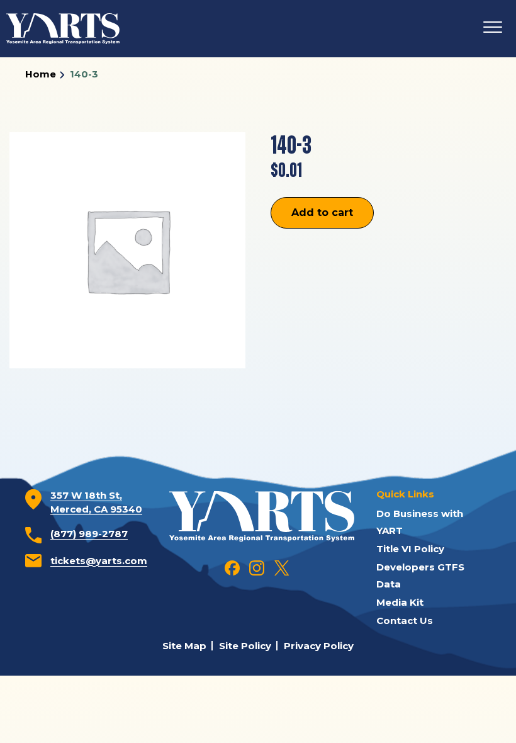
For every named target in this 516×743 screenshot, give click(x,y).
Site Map (184, 646)
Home (40, 74)
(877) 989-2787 (89, 534)
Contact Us (404, 621)
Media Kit (399, 602)
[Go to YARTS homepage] (262, 515)
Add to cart (322, 212)
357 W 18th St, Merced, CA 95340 (96, 502)
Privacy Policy (319, 646)
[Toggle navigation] (492, 28)
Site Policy (245, 646)
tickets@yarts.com (98, 561)
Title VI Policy (410, 549)
